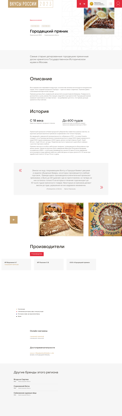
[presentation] (14, 220)
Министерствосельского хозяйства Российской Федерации (93, 5)
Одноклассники (80, 3)
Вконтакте (84, 3)
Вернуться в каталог (36, 20)
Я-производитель (37, 254)
